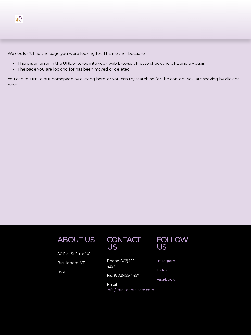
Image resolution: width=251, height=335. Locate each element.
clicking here (92, 79)
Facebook (166, 279)
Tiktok (162, 270)
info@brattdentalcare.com (130, 290)
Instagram (166, 261)
